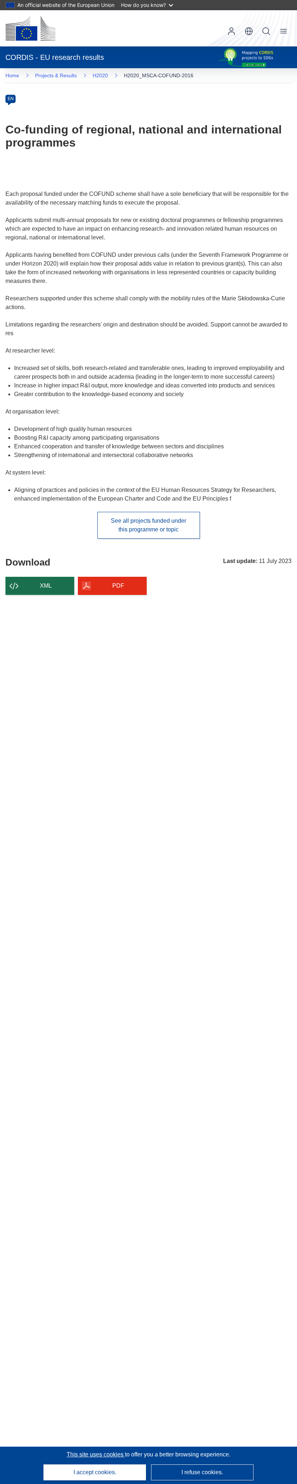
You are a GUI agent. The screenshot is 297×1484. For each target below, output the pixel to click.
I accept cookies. (95, 1472)
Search (266, 31)
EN (11, 98)
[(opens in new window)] (30, 28)
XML (46, 586)
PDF (118, 586)
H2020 (100, 75)
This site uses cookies (96, 1454)
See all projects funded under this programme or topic (148, 525)
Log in (231, 31)
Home (12, 75)
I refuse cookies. (202, 1472)
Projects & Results (56, 75)
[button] (249, 31)
